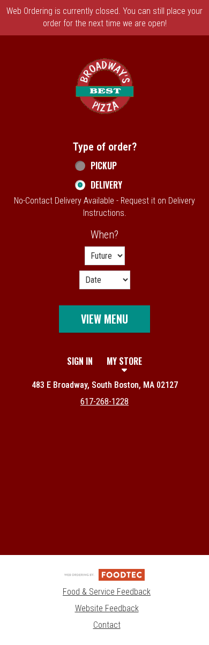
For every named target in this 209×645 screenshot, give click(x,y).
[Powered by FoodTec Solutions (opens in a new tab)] (104, 574)
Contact (107, 625)
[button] (104, 86)
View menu (104, 319)
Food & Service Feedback (107, 592)
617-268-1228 (104, 401)
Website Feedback (107, 608)
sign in (80, 361)
